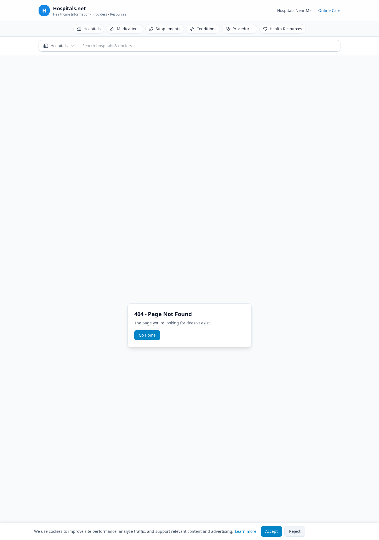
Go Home (147, 335)
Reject (294, 531)
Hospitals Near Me (294, 10)
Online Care (329, 10)
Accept (271, 531)
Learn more (245, 531)
